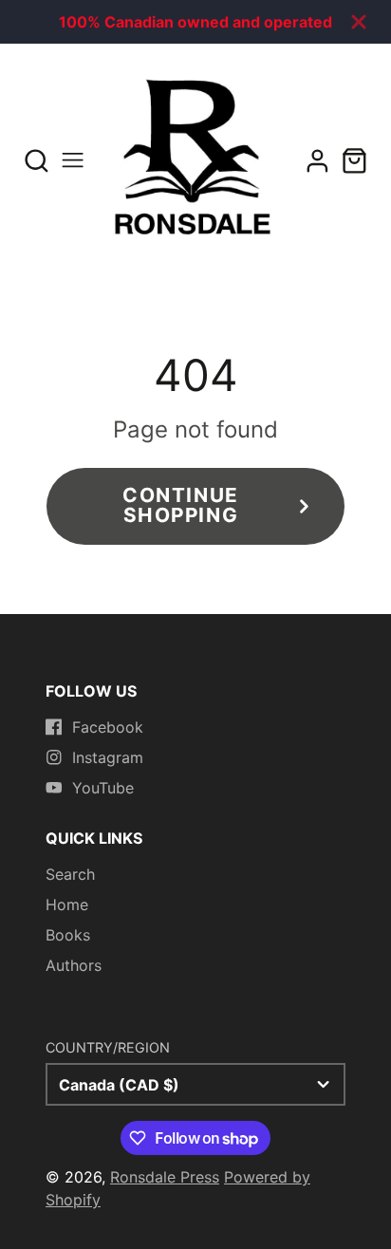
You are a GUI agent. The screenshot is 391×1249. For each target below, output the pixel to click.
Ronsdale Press (164, 1176)
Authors (74, 965)
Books (68, 934)
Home (67, 904)
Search (70, 874)
